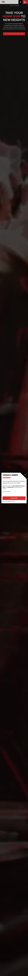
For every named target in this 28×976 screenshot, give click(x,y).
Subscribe (14, 498)
